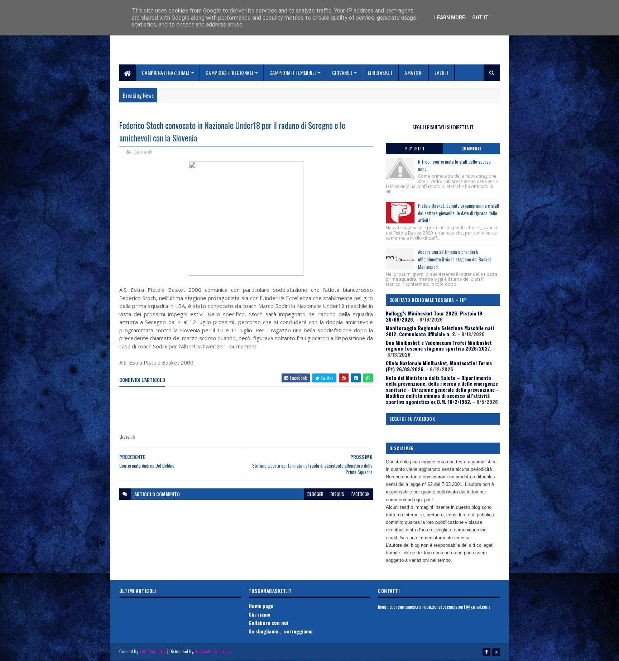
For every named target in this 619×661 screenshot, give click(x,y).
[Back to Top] (496, 652)
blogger (315, 494)
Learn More (449, 17)
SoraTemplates (153, 651)
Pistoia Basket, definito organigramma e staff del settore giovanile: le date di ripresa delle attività (458, 213)
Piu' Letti (414, 148)
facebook (360, 494)
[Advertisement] (249, 410)
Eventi (441, 72)
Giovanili (342, 72)
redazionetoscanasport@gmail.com (456, 606)
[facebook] (486, 652)
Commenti (471, 148)
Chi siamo (259, 614)
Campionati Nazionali (165, 72)
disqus (337, 494)
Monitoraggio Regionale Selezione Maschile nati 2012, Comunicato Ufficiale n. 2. (440, 331)
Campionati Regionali (229, 72)
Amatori (413, 72)
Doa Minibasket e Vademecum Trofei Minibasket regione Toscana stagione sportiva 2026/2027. (439, 345)
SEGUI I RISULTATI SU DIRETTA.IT (443, 127)
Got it (480, 17)
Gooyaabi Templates (213, 651)
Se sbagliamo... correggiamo (281, 631)
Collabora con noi (268, 622)
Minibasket (380, 72)
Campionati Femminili (292, 72)
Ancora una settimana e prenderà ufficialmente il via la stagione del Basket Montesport (454, 259)
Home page (261, 605)
